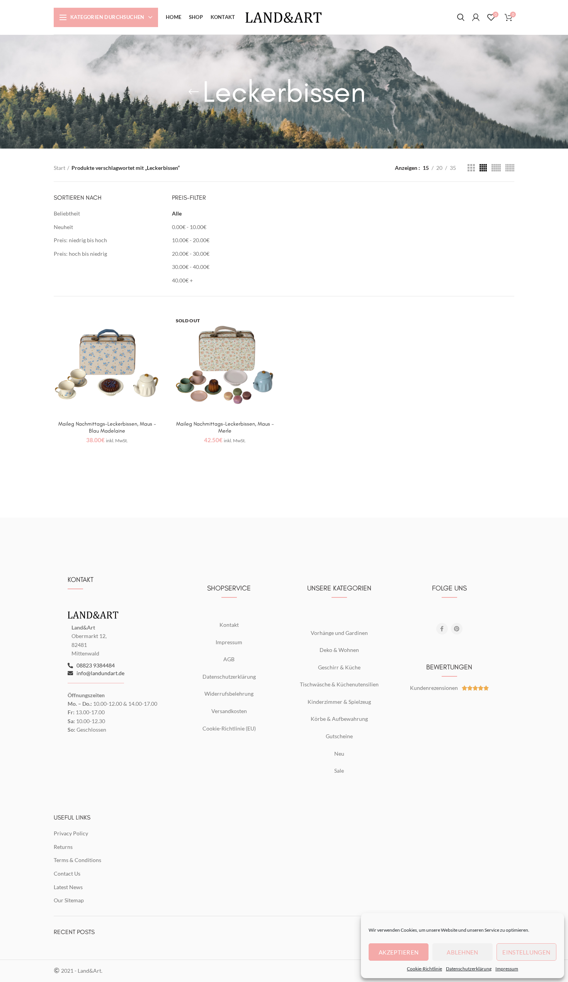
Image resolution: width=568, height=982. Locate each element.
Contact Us (67, 873)
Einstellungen (526, 952)
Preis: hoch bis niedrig (80, 253)
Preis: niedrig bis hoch (80, 240)
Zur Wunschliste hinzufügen (154, 323)
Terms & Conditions (77, 860)
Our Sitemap (69, 900)
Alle (177, 213)
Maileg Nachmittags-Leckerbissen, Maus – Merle (225, 427)
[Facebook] (442, 629)
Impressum (506, 969)
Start (59, 167)
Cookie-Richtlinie (424, 969)
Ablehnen (462, 952)
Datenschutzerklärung (468, 969)
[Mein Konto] (475, 17)
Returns (63, 846)
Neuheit (63, 227)
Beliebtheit (67, 213)
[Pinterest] (457, 629)
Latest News (68, 887)
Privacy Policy (71, 833)
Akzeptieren (398, 952)
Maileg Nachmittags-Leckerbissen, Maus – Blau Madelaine (107, 427)
